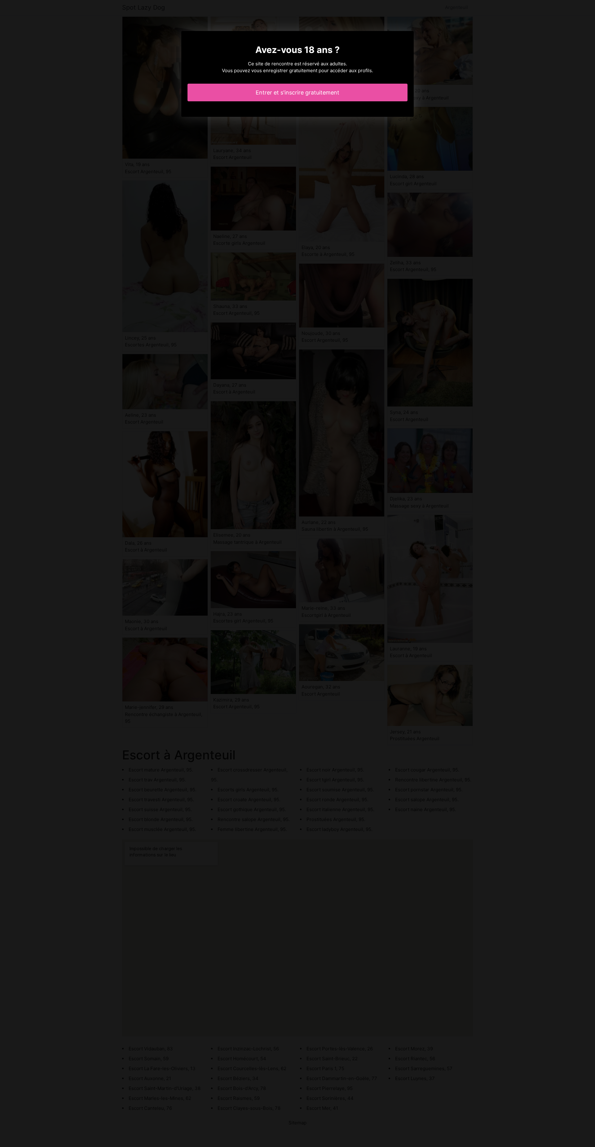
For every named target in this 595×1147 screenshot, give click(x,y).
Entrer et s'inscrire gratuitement (297, 92)
